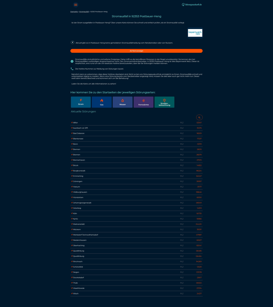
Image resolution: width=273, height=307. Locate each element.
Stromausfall (84, 12)
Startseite (74, 12)
